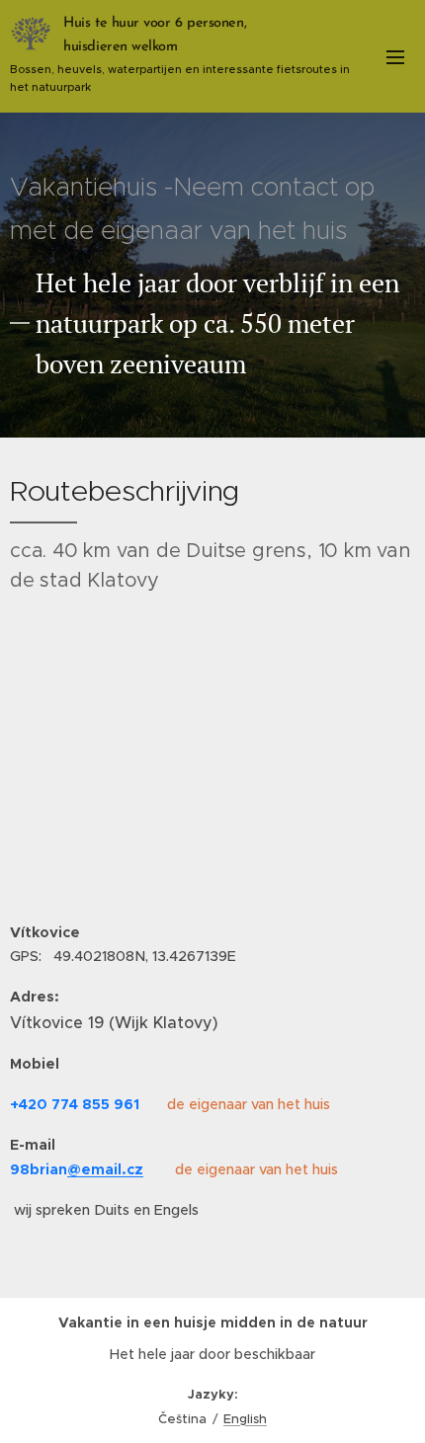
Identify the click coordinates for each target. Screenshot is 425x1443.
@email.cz (105, 1169)
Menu (395, 56)
